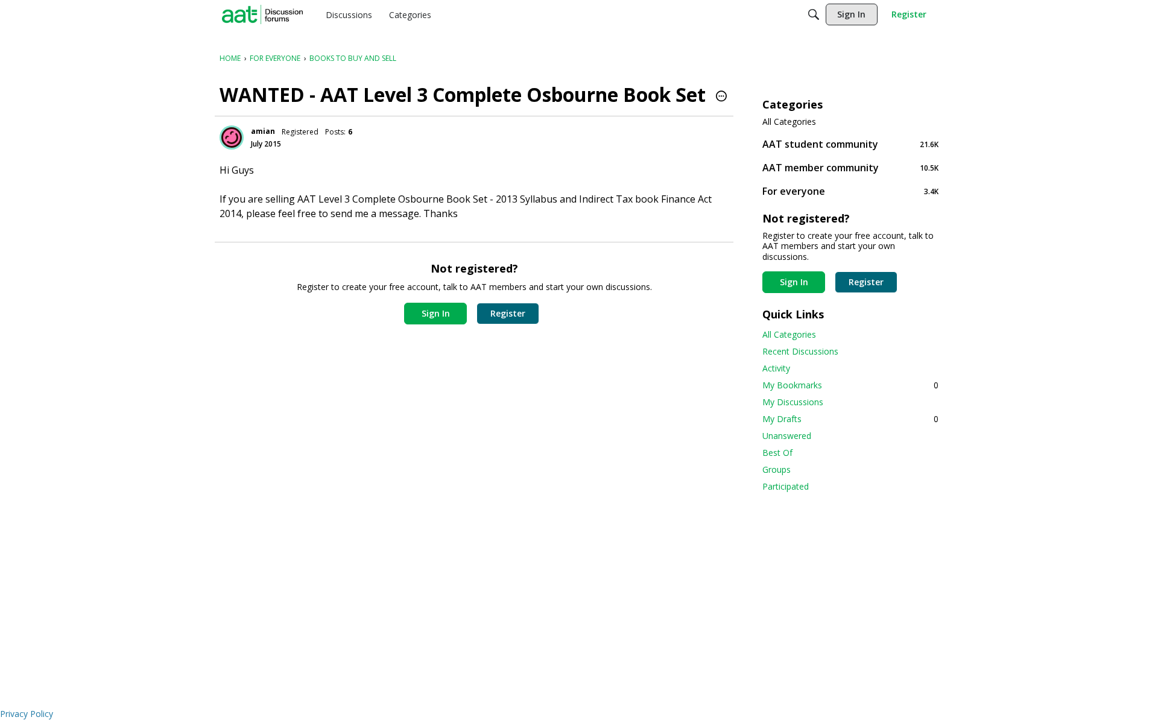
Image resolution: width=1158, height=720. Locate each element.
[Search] (813, 14)
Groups (776, 469)
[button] (721, 97)
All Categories (789, 121)
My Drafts (850, 419)
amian (263, 131)
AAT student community (850, 143)
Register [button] (507, 313)
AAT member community (850, 167)
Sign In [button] (436, 313)
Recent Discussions (800, 351)
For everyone (850, 191)
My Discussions (792, 402)
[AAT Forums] (262, 14)
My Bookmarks (850, 385)
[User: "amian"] (232, 137)
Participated (785, 486)
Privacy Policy (26, 713)
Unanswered (786, 435)
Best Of (777, 452)
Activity (776, 368)
